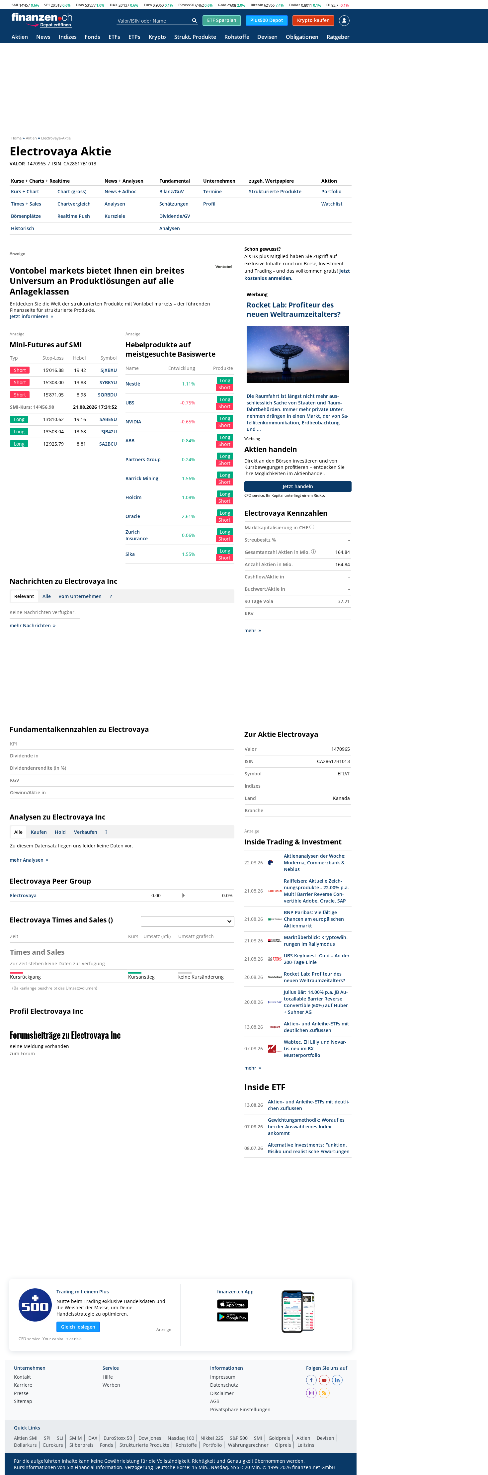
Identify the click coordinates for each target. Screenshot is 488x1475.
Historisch (22, 228)
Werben (111, 1385)
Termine (212, 191)
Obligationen (302, 37)
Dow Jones (149, 1438)
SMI (15, 4)
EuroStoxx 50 (118, 1438)
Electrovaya (23, 895)
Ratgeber (338, 37)
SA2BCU (108, 444)
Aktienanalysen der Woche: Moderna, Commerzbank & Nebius (315, 862)
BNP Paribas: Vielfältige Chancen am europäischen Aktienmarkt (314, 919)
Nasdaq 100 (181, 1438)
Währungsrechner (248, 1445)
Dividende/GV (174, 216)
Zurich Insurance (136, 535)
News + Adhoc (120, 191)
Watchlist (332, 204)
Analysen (115, 204)
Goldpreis (279, 1438)
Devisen (267, 37)
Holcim (133, 497)
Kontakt (22, 1377)
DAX (114, 4)
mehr (250, 630)
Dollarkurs (25, 1445)
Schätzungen (174, 204)
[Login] (344, 20)
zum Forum (22, 1053)
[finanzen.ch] (42, 17)
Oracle (132, 516)
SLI (60, 1438)
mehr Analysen (26, 860)
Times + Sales (26, 204)
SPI (47, 4)
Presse (21, 1393)
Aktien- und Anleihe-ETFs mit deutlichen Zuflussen (316, 1026)
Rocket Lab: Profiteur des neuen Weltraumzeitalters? (314, 977)
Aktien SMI (26, 1438)
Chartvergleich (74, 204)
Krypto (157, 37)
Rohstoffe (236, 37)
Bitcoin (257, 4)
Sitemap (23, 1401)
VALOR (17, 163)
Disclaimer (222, 1393)
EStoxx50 (186, 4)
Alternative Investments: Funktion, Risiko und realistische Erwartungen (309, 1148)
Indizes (68, 37)
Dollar (294, 4)
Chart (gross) (71, 191)
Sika (130, 554)
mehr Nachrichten (30, 625)
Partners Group (143, 459)
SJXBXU (109, 370)
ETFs (114, 37)
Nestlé (132, 384)
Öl (328, 4)
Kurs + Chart (25, 191)
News (43, 37)
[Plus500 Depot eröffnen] (49, 24)
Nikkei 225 (212, 1438)
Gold (222, 4)
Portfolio (331, 191)
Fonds (92, 37)
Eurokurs (53, 1445)
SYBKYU (108, 382)
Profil (209, 204)
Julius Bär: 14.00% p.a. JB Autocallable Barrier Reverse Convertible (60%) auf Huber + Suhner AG (316, 1002)
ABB (129, 440)
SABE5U (108, 419)
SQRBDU (107, 394)
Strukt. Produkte (195, 37)
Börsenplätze (26, 216)
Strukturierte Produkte (275, 191)
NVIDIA (133, 421)
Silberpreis (81, 1445)
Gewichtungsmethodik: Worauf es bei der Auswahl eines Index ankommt (306, 1126)
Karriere (23, 1385)
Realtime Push (73, 216)
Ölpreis (283, 1445)
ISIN (56, 163)
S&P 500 (239, 1438)
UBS (129, 402)
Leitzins (305, 1445)
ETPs (134, 37)
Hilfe (108, 1377)
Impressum (222, 1377)
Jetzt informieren (29, 316)
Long (225, 380)
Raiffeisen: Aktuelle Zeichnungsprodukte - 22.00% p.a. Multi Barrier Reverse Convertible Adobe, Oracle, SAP (316, 891)
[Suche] (194, 20)
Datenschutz (224, 1385)
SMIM (75, 1438)
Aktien (20, 37)
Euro (148, 4)
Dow (80, 4)
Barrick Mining (141, 478)
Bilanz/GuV (171, 191)
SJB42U (109, 431)
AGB (214, 1401)
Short (224, 387)
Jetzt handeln (298, 486)
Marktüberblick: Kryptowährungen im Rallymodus (316, 940)
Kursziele (115, 216)
